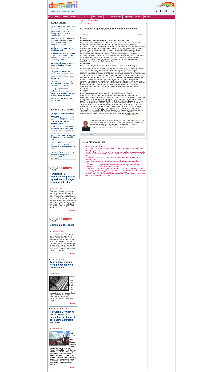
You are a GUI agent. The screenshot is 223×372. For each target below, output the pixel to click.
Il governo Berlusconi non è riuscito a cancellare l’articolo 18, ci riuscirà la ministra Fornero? (62, 317)
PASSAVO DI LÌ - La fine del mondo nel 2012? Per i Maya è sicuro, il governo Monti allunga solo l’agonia (62, 120)
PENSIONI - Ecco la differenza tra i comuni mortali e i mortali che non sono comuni (114, 168)
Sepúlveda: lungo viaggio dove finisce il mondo (102, 166)
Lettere (66, 17)
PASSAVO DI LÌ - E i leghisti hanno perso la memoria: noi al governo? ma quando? (114, 165)
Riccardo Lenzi (57, 329)
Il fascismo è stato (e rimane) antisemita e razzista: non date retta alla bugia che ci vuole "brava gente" (63, 41)
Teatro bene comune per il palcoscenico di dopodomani (62, 265)
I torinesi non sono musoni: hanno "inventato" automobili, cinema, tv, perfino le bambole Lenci (63, 145)
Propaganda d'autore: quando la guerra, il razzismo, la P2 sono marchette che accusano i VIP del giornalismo (63, 56)
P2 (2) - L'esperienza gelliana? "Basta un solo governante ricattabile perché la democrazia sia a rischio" (63, 92)
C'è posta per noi (130, 17)
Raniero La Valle (57, 188)
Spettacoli (118, 17)
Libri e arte (108, 17)
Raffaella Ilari (56, 274)
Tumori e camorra (58, 68)
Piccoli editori (97, 17)
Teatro (60, 259)
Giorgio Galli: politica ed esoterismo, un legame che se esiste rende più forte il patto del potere (63, 75)
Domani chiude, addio (62, 225)
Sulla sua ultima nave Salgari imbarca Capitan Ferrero (62, 64)
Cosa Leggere (93, 20)
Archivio (147, 17)
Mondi (79, 17)
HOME (51, 17)
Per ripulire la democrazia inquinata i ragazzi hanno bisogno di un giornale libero (62, 178)
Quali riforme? (62, 309)
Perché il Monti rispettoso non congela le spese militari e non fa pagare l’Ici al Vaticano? (63, 155)
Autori (140, 17)
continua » (72, 211)
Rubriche (87, 17)
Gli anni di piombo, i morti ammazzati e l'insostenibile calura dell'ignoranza (62, 83)
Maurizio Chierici (57, 231)
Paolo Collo (86, 35)
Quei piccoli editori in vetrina (62, 114)
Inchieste (58, 17)
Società (73, 17)
